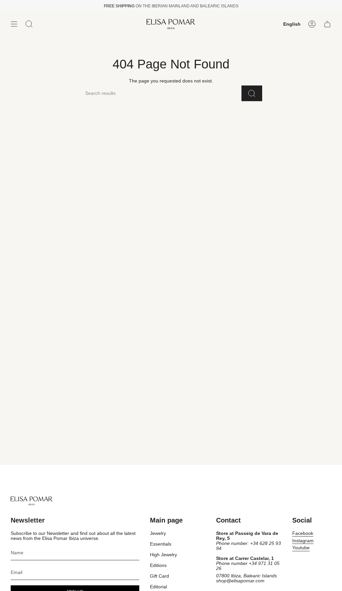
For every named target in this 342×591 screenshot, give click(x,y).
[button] (29, 24)
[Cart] (327, 24)
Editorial (158, 586)
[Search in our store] (251, 93)
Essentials (160, 544)
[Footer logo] (31, 501)
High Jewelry (163, 554)
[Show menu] (14, 24)
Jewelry (158, 533)
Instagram (303, 540)
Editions (158, 565)
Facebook (302, 533)
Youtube (301, 547)
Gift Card (159, 576)
